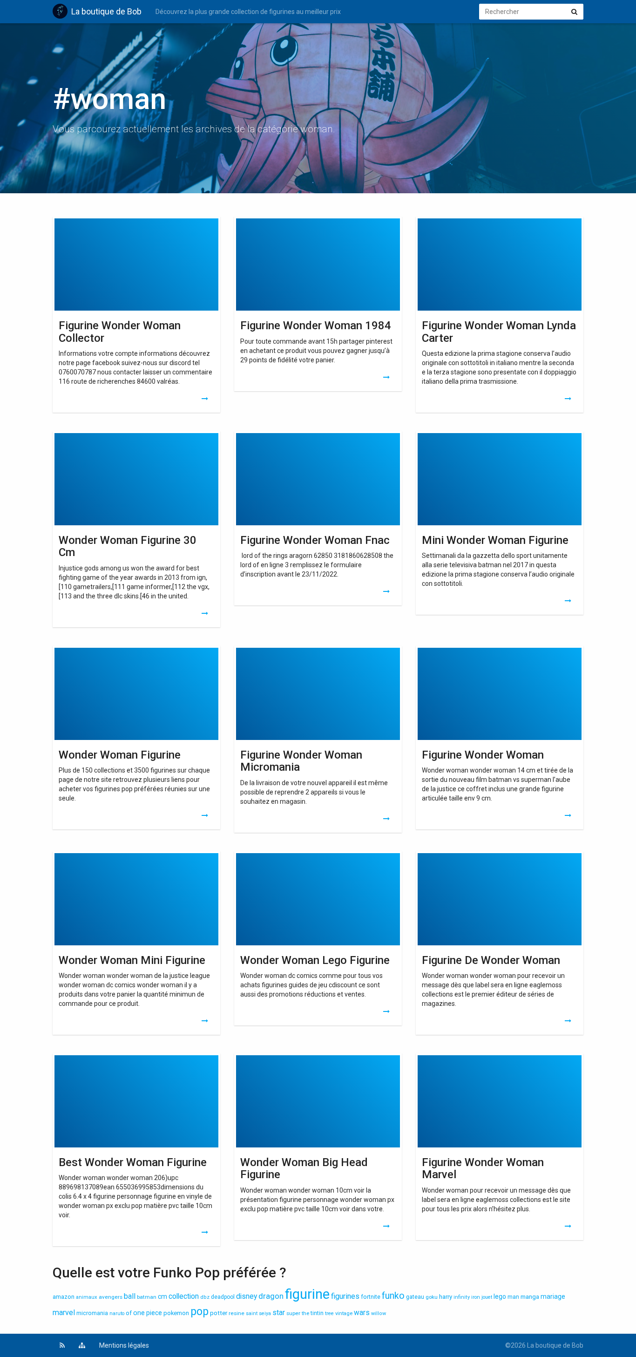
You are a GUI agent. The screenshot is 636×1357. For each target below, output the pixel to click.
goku (432, 1297)
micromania (92, 1313)
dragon (271, 1296)
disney (246, 1296)
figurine (307, 1294)
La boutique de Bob (106, 11)
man (513, 1297)
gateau (415, 1297)
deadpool (223, 1297)
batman (146, 1297)
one (139, 1312)
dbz (205, 1297)
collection (184, 1296)
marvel (64, 1312)
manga (530, 1296)
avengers (110, 1297)
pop (199, 1311)
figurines (345, 1296)
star (278, 1313)
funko (393, 1295)
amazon (63, 1296)
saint (251, 1313)
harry (445, 1296)
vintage (343, 1313)
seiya (265, 1313)
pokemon (176, 1313)
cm (162, 1296)
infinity (461, 1297)
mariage (553, 1296)
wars (362, 1313)
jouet (486, 1297)
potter (218, 1313)
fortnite (370, 1296)
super (293, 1313)
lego (500, 1296)
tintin (317, 1313)
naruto (116, 1313)
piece (154, 1312)
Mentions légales (124, 1345)
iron (475, 1297)
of (129, 1313)
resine (236, 1313)
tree (329, 1313)
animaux (86, 1297)
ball (129, 1296)
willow (378, 1313)
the (305, 1313)
